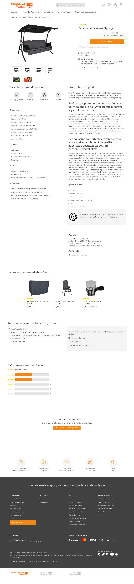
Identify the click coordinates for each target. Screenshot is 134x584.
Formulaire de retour (75, 502)
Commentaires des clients (77, 525)
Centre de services (74, 521)
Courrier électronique (77, 338)
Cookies (12, 518)
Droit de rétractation (16, 499)
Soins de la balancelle (105, 509)
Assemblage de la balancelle (107, 499)
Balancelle (14, 12)
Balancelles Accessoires (31, 12)
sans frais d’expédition (117, 36)
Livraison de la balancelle (106, 505)
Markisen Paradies (46, 574)
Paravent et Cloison (64, 12)
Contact (71, 499)
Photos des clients (74, 515)
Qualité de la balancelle (105, 512)
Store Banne (48, 12)
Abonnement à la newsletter (77, 509)
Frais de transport (15, 509)
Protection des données (17, 502)
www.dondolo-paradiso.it (74, 574)
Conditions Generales (16, 512)
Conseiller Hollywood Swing (77, 518)
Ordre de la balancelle (104, 502)
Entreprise (43, 499)
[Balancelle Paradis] (23, 5)
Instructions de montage (76, 512)
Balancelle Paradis (21, 17)
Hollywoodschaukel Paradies (20, 574)
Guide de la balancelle (75, 505)
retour (12, 17)
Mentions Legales (15, 515)
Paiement (13, 505)
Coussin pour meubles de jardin (86, 12)
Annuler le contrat (16, 522)
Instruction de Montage (79, 255)
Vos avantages (44, 502)
